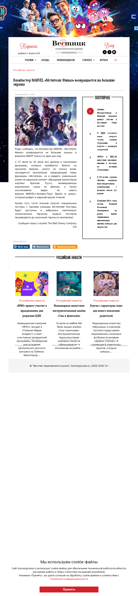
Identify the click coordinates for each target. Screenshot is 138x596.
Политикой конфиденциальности (69, 578)
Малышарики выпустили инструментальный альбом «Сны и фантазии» (69, 310)
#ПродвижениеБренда (26, 345)
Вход (109, 45)
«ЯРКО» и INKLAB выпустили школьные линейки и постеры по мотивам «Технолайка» (107, 163)
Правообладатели (66, 60)
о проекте (87, 60)
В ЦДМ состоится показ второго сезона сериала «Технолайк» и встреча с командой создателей (107, 141)
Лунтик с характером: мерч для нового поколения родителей (106, 310)
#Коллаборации (120, 345)
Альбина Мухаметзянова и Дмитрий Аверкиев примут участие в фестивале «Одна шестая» (107, 117)
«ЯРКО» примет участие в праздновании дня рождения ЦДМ (32, 310)
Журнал (104, 60)
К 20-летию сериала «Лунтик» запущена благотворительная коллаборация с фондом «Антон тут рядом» (107, 185)
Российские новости (23, 70)
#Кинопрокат (19, 241)
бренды (45, 60)
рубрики (29, 60)
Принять (69, 589)
